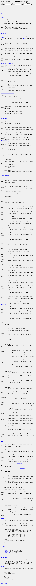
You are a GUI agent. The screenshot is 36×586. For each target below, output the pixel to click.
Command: (3, 3)
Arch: (24, 3)
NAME (2, 13)
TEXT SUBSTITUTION (5, 184)
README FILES (4, 557)
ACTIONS (2, 199)
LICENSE (2, 566)
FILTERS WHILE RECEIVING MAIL (7, 63)
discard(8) (31, 236)
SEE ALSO (3, 546)
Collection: (28, 3)
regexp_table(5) (7, 549)
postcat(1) (6, 553)
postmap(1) (6, 551)
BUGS (2, 441)
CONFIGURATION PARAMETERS (6, 474)
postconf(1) (6, 550)
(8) (3, 37)
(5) (24, 38)
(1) (3, 304)
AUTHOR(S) (3, 570)
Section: (13, 3)
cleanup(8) (6, 548)
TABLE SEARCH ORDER (5, 175)
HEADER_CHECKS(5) (4, 583)
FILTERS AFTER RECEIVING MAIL (7, 93)
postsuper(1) (7, 552)
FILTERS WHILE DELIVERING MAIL (7, 104)
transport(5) (13, 236)
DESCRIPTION (3, 33)
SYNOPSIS (3, 17)
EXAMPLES (3, 518)
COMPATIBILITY (4, 118)
